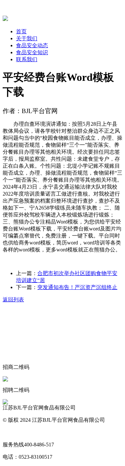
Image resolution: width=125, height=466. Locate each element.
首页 (21, 31)
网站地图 (13, 432)
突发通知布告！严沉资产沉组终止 (77, 287)
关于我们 (26, 38)
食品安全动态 (32, 45)
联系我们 (26, 59)
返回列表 (13, 299)
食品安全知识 (32, 52)
